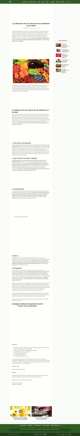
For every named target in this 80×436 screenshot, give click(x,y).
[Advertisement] (31, 13)
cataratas (14, 163)
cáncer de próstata (35, 147)
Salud (39, 1)
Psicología (52, 1)
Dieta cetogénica (37, 425)
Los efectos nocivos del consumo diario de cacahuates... (65, 46)
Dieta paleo (30, 425)
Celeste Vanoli (36, 28)
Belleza (62, 1)
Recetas (58, 1)
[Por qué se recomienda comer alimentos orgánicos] (59, 70)
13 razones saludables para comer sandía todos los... (65, 56)
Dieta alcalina (23, 425)
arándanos (31, 152)
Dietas (43, 1)
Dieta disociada (46, 425)
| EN (66, 1)
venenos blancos (35, 257)
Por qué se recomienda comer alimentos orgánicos (65, 71)
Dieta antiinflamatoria (55, 425)
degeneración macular (37, 161)
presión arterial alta (29, 168)
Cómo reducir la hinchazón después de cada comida (65, 50)
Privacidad (41, 434)
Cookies (37, 434)
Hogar (47, 1)
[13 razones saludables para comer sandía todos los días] (59, 55)
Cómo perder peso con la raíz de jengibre (65, 65)
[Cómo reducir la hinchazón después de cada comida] (59, 50)
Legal (35, 434)
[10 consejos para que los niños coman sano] (59, 60)
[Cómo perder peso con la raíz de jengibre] (59, 65)
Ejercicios (25, 1)
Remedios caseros (32, 1)
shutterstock (19, 384)
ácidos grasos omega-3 (35, 167)
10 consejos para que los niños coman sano (65, 61)
